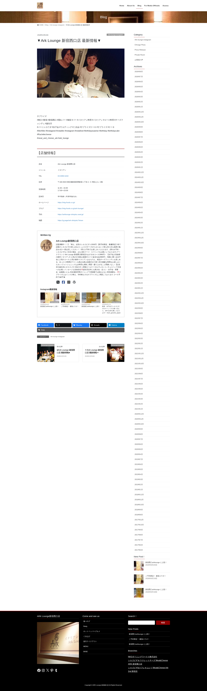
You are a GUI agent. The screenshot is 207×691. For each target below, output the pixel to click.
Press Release (55, 302)
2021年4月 (139, 394)
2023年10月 (139, 243)
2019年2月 (139, 484)
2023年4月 (139, 273)
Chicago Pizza (140, 45)
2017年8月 (139, 535)
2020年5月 (139, 449)
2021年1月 (139, 409)
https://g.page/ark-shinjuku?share (70, 220)
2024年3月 (139, 218)
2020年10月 (139, 424)
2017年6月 (139, 545)
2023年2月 (139, 283)
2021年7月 (139, 379)
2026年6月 (139, 82)
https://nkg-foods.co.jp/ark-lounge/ (71, 208)
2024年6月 (139, 202)
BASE (85, 651)
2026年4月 (139, 92)
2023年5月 (139, 268)
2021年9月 (139, 369)
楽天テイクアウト (90, 641)
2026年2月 (139, 102)
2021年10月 (139, 364)
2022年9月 (139, 308)
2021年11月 (139, 358)
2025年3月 (139, 157)
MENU (85, 646)
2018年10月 (139, 505)
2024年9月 (139, 187)
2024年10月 (139, 182)
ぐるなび (86, 636)
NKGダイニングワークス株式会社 (142, 657)
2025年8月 (139, 132)
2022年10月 (139, 303)
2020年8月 (139, 434)
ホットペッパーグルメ (91, 631)
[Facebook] (63, 282)
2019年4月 (139, 474)
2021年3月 (139, 399)
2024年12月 (139, 172)
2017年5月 (139, 550)
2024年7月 (139, 197)
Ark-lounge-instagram (115, 35)
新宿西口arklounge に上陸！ (49, 306)
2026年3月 (139, 97)
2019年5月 (139, 469)
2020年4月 (139, 454)
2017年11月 (139, 520)
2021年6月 (139, 384)
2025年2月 (139, 162)
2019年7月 (139, 459)
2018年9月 (139, 510)
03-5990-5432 (63, 176)
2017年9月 (139, 530)
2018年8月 (139, 515)
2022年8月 (139, 313)
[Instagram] (69, 282)
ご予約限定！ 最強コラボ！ (70, 306)
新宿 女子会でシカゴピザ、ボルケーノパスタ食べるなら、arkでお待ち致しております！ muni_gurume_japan (111, 310)
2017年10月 (139, 525)
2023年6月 (139, 263)
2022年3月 (139, 338)
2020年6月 (139, 444)
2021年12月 (139, 353)
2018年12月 (139, 495)
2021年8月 (139, 374)
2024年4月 (139, 212)
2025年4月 (139, 152)
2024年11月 (139, 177)
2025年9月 (139, 127)
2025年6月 (139, 142)
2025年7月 (139, 137)
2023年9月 (139, 248)
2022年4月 (139, 333)
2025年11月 (139, 117)
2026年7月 (139, 77)
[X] (58, 282)
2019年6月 (139, 464)
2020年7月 (139, 439)
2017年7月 (139, 540)
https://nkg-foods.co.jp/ (66, 202)
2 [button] (82, 96)
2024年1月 (139, 228)
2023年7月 (139, 258)
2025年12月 (139, 112)
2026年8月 (139, 71)
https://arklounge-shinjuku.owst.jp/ (70, 214)
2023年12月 (139, 233)
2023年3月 (139, 278)
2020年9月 (139, 429)
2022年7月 (139, 318)
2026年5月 (139, 87)
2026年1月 (139, 107)
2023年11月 (139, 238)
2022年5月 (139, 328)
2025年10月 (139, 122)
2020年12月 (139, 414)
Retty (85, 626)
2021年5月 (139, 389)
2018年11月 (139, 500)
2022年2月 (139, 343)
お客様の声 (139, 60)
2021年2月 (139, 404)
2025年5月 (139, 147)
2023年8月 (139, 253)
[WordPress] (74, 282)
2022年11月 (139, 298)
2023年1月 (139, 288)
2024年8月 (139, 192)
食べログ (86, 621)
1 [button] (79, 96)
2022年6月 (139, 323)
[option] (80, 73)
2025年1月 (139, 167)
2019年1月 (139, 489)
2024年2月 (139, 223)
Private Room (140, 55)
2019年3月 (139, 479)
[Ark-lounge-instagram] (45, 353)
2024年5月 (139, 207)
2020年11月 (139, 419)
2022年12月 (139, 293)
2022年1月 (139, 348)
